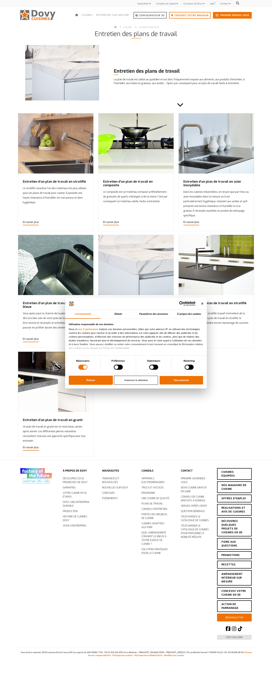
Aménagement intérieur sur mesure (232, 577)
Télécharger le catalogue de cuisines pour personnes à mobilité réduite (195, 531)
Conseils (127, 27)
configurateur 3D (151, 15)
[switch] (118, 367)
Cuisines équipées (228, 473)
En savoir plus (31, 222)
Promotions (230, 555)
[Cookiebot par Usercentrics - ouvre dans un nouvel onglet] (181, 303)
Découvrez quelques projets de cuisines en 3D (231, 526)
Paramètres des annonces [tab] (153, 314)
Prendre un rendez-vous (193, 480)
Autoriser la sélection (136, 380)
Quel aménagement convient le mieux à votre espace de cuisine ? (154, 538)
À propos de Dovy (193, 3)
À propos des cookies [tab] (189, 314)
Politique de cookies (122, 655)
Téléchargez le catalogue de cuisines (195, 518)
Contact (224, 3)
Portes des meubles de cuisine (154, 516)
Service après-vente (194, 505)
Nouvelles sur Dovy (115, 487)
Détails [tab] (118, 314)
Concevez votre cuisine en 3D (233, 592)
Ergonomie (148, 493)
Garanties (69, 487)
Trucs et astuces (153, 487)
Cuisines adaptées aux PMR (153, 525)
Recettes (228, 564)
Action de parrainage (229, 606)
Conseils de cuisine (166, 3)
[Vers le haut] (262, 678)
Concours (108, 493)
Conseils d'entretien (149, 27)
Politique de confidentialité (148, 655)
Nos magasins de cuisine (233, 487)
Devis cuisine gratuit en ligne (194, 489)
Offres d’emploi (233, 498)
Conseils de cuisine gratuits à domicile (193, 498)
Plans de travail (152, 503)
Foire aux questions (229, 543)
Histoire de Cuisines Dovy (75, 518)
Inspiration (143, 3)
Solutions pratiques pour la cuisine (155, 551)
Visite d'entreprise (74, 525)
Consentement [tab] (83, 314)
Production (70, 511)
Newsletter (235, 617)
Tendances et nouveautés (110, 480)
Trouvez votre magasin (191, 15)
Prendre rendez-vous (234, 15)
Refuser (90, 380)
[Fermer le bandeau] (202, 303)
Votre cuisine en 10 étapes (75, 494)
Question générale (193, 511)
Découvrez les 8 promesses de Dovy (75, 480)
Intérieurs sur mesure (112, 15)
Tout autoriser (181, 380)
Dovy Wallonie (234, 637)
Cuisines (87, 15)
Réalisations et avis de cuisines (233, 509)
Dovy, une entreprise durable (76, 503)
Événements (110, 498)
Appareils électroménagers (153, 480)
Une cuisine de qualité (155, 498)
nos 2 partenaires (88, 329)
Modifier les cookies (174, 655)
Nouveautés (110, 470)
